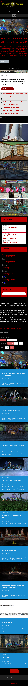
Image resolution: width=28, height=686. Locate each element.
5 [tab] (18, 68)
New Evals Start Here (7, 89)
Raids (21, 343)
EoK (16, 343)
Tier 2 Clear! (5, 657)
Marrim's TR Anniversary (9, 239)
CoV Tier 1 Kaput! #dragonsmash (11, 410)
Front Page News (12, 340)
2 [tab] (12, 68)
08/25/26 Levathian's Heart (8, 273)
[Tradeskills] (18, 11)
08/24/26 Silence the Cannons (9, 279)
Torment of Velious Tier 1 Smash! (11, 480)
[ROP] (14, 11)
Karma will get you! (7, 622)
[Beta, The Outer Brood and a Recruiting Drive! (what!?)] (14, 27)
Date (12, 347)
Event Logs (10, 256)
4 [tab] (16, 68)
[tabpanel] (14, 41)
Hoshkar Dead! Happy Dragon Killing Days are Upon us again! (13, 586)
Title (7, 347)
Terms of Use (14, 683)
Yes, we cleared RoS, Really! (10, 551)
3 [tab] (14, 68)
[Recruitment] (9, 11)
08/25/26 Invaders (6, 267)
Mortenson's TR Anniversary (10, 242)
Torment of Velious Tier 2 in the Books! (13, 445)
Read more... (4, 61)
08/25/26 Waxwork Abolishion (9, 255)
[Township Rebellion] (13, 4)
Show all (3, 340)
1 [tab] (9, 68)
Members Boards (5, 256)
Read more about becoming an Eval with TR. (11, 328)
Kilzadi (4, 258)
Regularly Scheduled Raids (10, 227)
